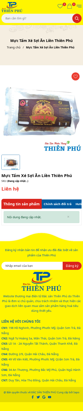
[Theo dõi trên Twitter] (38, 396)
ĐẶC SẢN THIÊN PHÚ (43, 392)
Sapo (76, 392)
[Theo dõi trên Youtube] (50, 396)
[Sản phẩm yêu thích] (60, 6)
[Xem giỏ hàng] (69, 6)
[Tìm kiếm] (77, 18)
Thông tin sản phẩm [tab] (21, 203)
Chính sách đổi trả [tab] (58, 204)
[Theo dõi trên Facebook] (33, 396)
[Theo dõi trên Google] (44, 396)
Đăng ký (72, 266)
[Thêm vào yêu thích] (76, 76)
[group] (41, 111)
